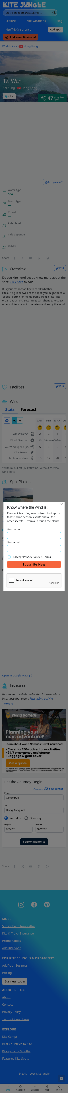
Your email (13, 542)
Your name (13, 529)
